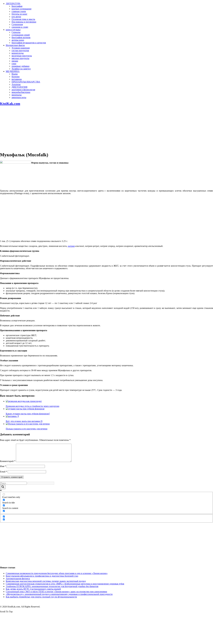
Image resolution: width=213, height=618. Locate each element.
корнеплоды (18, 53)
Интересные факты (15, 45)
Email (3, 471)
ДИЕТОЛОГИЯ (19, 87)
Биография (17, 6)
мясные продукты (20, 58)
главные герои (19, 11)
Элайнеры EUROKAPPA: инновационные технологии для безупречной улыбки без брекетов (52, 586)
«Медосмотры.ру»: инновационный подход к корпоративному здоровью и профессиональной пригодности (59, 594)
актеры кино (18, 40)
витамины (17, 79)
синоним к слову (20, 27)
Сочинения (17, 24)
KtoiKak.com (10, 103)
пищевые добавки (20, 66)
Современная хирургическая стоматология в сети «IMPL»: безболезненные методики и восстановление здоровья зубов (65, 584)
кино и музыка (13, 29)
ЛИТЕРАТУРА (13, 3)
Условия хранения (21, 48)
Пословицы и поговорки (24, 22)
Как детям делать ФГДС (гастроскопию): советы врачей (33, 589)
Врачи (15, 74)
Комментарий (7, 461)
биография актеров (21, 37)
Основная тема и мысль (23, 19)
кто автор (16, 16)
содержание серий (21, 35)
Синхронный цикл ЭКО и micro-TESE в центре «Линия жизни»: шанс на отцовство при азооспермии (56, 591)
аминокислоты (19, 97)
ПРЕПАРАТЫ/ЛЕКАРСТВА (26, 82)
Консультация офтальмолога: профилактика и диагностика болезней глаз (42, 576)
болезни (16, 76)
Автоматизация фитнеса (18, 578)
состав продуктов (20, 50)
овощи (15, 61)
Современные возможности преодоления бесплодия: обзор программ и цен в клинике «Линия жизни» (57, 573)
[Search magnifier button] (3, 487)
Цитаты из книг (19, 14)
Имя (3, 466)
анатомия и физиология (23, 89)
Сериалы (16, 32)
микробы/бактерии (21, 92)
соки (14, 63)
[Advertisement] (106, 129)
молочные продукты (22, 55)
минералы (17, 95)
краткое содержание (21, 9)
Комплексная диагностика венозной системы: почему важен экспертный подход (46, 581)
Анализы (16, 84)
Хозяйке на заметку (21, 69)
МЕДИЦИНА (13, 71)
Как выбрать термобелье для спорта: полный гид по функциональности (41, 597)
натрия (71, 246)
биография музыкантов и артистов (29, 42)
